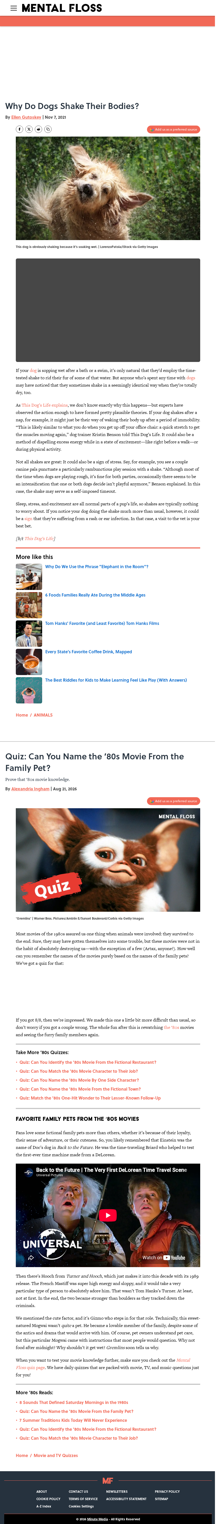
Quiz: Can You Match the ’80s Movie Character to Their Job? (78, 1071)
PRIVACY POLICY (167, 1491)
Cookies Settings (81, 1506)
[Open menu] (14, 8)
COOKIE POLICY (48, 1498)
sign (28, 518)
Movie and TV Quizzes (56, 1455)
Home (22, 715)
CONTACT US (78, 1491)
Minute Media (97, 1519)
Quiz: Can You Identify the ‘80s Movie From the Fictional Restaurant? (87, 1062)
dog (33, 370)
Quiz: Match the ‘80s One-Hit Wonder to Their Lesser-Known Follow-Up (90, 1098)
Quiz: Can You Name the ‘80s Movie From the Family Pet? (76, 1411)
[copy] (48, 129)
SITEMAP (161, 1498)
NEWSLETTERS (116, 1491)
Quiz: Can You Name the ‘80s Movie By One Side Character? (79, 1080)
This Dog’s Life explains (45, 405)
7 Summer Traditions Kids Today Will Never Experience (73, 1420)
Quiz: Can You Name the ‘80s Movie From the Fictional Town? (80, 1089)
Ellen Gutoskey (26, 117)
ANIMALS (43, 715)
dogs (190, 378)
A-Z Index (43, 1506)
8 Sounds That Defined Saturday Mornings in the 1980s (73, 1402)
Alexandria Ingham (30, 789)
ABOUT (41, 1491)
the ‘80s (171, 1027)
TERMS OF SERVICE (83, 1498)
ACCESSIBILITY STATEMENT (126, 1498)
